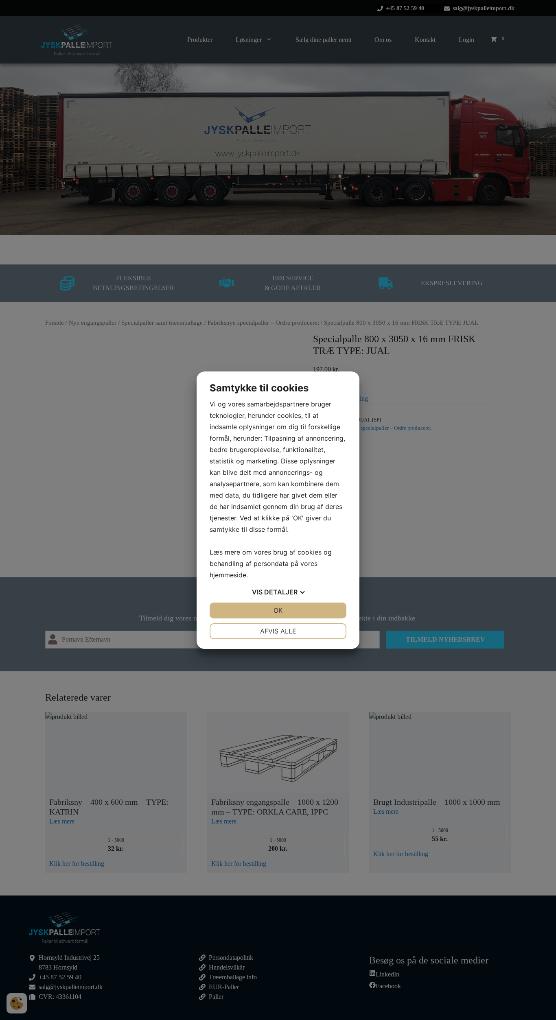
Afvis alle (278, 631)
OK (278, 610)
